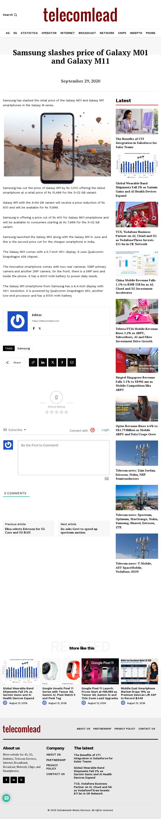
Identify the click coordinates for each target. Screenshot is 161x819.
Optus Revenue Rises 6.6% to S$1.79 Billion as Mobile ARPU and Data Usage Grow (137, 430)
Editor (37, 315)
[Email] (72, 362)
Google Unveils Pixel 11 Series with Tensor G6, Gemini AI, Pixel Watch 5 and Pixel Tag (58, 693)
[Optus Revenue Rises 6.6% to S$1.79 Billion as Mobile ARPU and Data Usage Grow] (137, 408)
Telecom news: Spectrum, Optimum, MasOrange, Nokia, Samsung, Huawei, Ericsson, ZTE (137, 521)
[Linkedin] (43, 362)
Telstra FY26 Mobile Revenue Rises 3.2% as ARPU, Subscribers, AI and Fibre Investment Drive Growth (137, 335)
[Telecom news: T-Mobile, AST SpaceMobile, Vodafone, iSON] (137, 546)
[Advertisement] (137, 601)
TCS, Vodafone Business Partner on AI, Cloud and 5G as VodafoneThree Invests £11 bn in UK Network (136, 238)
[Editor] (18, 321)
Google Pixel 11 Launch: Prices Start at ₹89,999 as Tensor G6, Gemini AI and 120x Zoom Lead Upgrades (100, 693)
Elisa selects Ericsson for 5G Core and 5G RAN (25, 530)
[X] (39, 327)
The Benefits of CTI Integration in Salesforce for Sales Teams (136, 143)
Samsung (23, 348)
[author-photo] (5, 703)
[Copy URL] (33, 362)
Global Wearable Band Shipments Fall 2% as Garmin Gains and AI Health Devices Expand (136, 189)
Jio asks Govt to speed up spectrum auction (79, 530)
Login (105, 429)
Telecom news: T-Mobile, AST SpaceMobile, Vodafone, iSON (134, 567)
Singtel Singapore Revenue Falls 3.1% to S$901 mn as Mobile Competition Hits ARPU (135, 383)
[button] (10, 15)
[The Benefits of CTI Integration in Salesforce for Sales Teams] (137, 121)
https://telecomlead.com (45, 320)
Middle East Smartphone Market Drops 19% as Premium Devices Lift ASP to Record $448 (138, 693)
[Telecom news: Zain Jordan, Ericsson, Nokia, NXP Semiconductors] (137, 453)
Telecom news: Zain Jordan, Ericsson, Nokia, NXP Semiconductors (136, 474)
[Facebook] (33, 327)
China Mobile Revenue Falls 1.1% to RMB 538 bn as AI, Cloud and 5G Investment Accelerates (136, 286)
